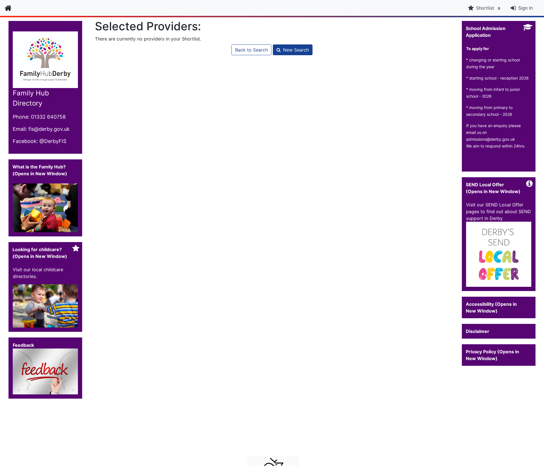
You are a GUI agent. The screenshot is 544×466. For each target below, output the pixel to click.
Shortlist (488, 8)
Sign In (525, 8)
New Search (296, 50)
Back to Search (251, 50)
